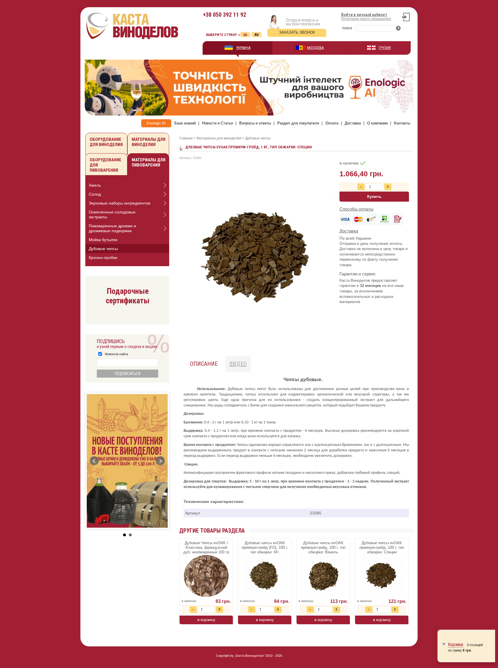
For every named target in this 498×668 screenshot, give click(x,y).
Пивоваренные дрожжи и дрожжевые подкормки (112, 228)
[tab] (127, 185)
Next (160, 460)
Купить (374, 196)
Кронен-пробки (103, 257)
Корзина (455, 644)
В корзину (206, 619)
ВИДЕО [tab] (238, 363)
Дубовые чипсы (103, 248)
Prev (94, 460)
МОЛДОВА (315, 48)
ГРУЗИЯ (385, 48)
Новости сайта (116, 354)
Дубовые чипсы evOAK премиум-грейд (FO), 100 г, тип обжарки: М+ (265, 547)
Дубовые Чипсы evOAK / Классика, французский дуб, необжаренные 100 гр (206, 547)
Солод (95, 194)
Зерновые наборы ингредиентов (119, 203)
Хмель (95, 185)
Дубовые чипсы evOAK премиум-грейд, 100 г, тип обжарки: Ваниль (323, 547)
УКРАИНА (243, 48)
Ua (245, 35)
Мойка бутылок (103, 239)
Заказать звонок (297, 32)
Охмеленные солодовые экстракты (112, 214)
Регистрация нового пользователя (366, 19)
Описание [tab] (204, 363)
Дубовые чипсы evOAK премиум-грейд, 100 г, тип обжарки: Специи (381, 547)
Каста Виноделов (249, 655)
